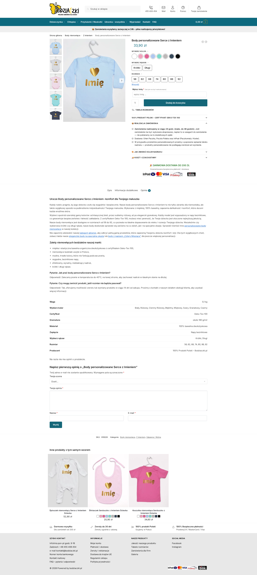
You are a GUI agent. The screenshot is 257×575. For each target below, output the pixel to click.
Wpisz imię (149, 89)
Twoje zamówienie (199, 11)
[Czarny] (178, 56)
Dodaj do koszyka (175, 102)
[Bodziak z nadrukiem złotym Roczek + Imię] (206, 41)
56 (135, 79)
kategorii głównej (88, 233)
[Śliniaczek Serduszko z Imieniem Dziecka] (108, 480)
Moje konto (95, 543)
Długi (147, 67)
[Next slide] (121, 80)
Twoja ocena (56, 376)
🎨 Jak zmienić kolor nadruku (147, 152)
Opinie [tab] (145, 190)
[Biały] (134, 56)
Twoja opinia (56, 388)
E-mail (132, 413)
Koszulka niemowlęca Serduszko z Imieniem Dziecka (148, 511)
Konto (172, 11)
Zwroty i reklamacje (99, 550)
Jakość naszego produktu (143, 543)
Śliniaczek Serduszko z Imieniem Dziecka (108, 510)
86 (171, 79)
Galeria (134, 554)
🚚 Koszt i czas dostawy (144, 157)
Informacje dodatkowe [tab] (126, 190)
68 (149, 79)
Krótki (137, 67)
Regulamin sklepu (98, 558)
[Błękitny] (153, 56)
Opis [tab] (109, 190)
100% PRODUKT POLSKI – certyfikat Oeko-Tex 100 (156, 118)
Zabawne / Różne (153, 437)
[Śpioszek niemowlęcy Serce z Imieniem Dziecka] (68, 480)
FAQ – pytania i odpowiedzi (62, 561)
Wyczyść (135, 84)
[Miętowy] (159, 56)
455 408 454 (151, 11)
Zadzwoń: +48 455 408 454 (63, 547)
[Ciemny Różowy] (146, 56)
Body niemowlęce (72, 35)
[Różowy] (140, 56)
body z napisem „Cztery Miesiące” (124, 236)
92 (179, 79)
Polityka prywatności (100, 561)
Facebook (176, 543)
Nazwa (54, 413)
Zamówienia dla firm (141, 550)
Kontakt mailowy (57, 558)
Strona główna (56, 35)
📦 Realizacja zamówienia (145, 123)
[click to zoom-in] (94, 80)
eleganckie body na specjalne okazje (86, 236)
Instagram (176, 547)
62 (142, 79)
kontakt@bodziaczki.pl (67, 550)
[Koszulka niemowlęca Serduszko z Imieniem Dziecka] (149, 480)
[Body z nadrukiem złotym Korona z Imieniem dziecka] (202, 41)
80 (164, 79)
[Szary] (165, 56)
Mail (163, 11)
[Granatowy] (171, 56)
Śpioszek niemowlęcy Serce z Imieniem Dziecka (68, 511)
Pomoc (183, 11)
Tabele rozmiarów (139, 547)
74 (157, 79)
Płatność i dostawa (99, 547)
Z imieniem (87, 35)
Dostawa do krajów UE (101, 554)
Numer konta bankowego (62, 554)
